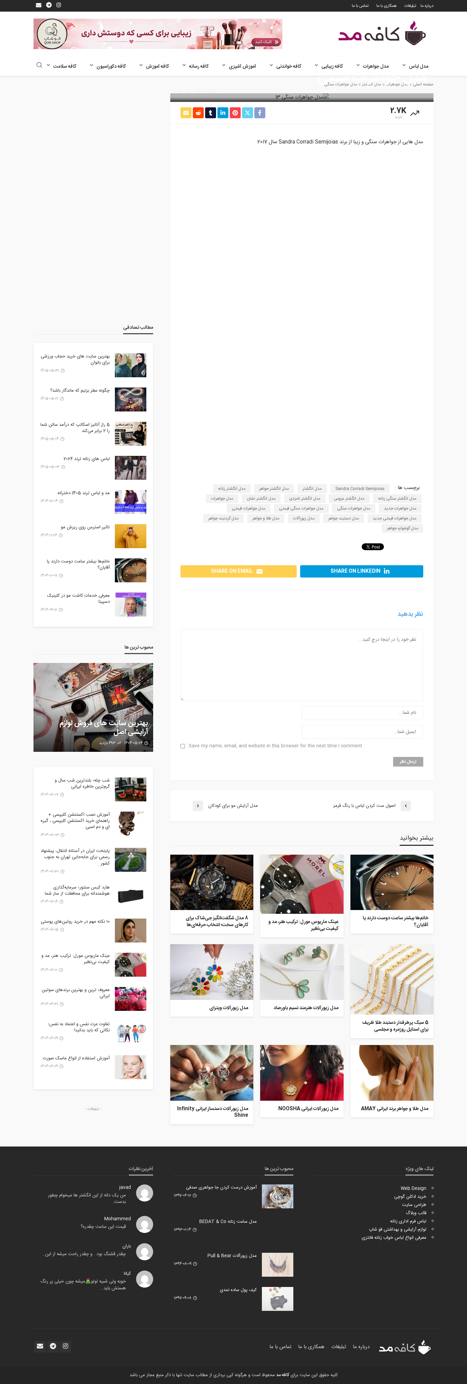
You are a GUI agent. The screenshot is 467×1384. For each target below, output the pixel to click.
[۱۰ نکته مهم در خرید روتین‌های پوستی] (130, 930)
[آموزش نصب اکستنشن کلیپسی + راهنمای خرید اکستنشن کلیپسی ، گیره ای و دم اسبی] (130, 824)
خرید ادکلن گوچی (410, 1196)
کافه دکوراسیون (111, 67)
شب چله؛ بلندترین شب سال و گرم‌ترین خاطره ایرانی (82, 783)
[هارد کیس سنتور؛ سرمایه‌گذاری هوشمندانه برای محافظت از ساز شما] (130, 896)
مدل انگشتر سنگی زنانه (397, 498)
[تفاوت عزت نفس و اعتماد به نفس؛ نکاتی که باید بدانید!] (130, 1033)
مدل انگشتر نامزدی (304, 498)
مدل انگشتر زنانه (231, 488)
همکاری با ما (386, 5)
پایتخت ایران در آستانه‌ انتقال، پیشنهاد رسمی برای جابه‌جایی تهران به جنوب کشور (75, 857)
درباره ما (427, 5)
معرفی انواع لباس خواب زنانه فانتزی (394, 1237)
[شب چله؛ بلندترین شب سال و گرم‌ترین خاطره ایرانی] (130, 789)
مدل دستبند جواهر (343, 518)
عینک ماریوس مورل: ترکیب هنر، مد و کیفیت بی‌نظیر (303, 925)
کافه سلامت (64, 67)
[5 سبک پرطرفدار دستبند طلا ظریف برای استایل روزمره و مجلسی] (391, 979)
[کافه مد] (382, 33)
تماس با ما (360, 5)
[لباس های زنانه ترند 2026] (130, 468)
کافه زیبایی (332, 67)
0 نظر (181, 92)
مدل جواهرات (376, 67)
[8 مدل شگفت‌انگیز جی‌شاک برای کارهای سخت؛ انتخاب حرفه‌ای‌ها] (211, 882)
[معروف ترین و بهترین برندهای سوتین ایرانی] (130, 999)
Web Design (413, 1188)
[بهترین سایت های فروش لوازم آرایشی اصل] (93, 707)
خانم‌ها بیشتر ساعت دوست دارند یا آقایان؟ (395, 921)
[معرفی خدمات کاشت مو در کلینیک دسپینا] (130, 604)
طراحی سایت (414, 1205)
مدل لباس (418, 67)
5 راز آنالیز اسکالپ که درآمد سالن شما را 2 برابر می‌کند (75, 428)
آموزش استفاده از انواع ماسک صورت (76, 1058)
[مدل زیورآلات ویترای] (211, 972)
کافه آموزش (157, 67)
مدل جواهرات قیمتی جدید (394, 518)
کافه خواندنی (288, 67)
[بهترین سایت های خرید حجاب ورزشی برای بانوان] (130, 365)
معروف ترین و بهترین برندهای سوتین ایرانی (76, 993)
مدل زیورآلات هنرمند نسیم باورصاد (305, 1008)
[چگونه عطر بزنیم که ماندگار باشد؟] (130, 399)
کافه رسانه (199, 67)
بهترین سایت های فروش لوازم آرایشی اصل (103, 728)
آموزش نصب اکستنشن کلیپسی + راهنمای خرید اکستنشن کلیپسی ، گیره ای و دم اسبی (75, 821)
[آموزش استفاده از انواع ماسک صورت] (130, 1067)
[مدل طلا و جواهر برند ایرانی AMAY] (391, 1072)
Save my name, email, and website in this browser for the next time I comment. (274, 746)
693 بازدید (107, 743)
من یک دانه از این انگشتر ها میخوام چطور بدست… (87, 1199)
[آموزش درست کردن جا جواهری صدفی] (277, 1196)
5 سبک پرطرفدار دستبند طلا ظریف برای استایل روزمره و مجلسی (395, 1026)
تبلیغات (410, 5)
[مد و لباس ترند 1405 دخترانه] (130, 502)
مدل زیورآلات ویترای (228, 1008)
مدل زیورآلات (304, 518)
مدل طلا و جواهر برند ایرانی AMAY (394, 1109)
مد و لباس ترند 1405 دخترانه (83, 493)
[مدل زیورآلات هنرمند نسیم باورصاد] (301, 972)
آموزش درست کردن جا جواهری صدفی (221, 1187)
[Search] (39, 65)
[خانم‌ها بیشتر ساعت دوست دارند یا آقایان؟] (391, 882)
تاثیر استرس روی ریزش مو (85, 527)
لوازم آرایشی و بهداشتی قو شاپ (397, 1229)
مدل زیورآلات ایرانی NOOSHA (308, 1109)
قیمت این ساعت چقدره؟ (103, 1227)
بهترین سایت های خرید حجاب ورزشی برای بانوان (75, 359)
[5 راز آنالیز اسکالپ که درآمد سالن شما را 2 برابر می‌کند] (130, 434)
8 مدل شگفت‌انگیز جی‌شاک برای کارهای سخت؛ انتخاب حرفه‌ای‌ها (217, 921)
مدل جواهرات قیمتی (248, 508)
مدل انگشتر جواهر (274, 488)
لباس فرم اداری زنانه (408, 1221)
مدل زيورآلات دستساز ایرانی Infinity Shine (212, 1112)
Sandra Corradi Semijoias (360, 488)
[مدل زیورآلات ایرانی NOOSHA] (301, 1072)
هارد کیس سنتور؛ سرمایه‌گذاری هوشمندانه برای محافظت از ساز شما (77, 890)
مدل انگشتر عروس (349, 498)
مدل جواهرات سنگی (353, 508)
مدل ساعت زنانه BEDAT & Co (228, 1222)
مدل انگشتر (312, 488)
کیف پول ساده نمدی (238, 1290)
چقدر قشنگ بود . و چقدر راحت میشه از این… (84, 1254)
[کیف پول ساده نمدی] (277, 1299)
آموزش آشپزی (242, 67)
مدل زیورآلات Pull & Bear (232, 1256)
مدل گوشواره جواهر (402, 528)
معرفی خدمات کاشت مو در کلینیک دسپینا (78, 599)
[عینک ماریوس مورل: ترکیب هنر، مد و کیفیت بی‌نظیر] (301, 884)
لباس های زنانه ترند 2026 (87, 459)
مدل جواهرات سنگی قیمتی (301, 508)
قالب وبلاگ (416, 1213)
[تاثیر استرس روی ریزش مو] (130, 536)
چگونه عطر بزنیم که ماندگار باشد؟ (80, 391)
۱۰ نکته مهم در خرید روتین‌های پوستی (75, 922)
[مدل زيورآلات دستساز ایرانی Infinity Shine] (211, 1072)
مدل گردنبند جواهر (223, 518)
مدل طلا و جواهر (265, 518)
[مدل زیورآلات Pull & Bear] (277, 1265)
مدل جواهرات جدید (400, 508)
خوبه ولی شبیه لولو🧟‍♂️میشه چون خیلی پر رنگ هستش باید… (83, 1285)
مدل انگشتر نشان (261, 498)
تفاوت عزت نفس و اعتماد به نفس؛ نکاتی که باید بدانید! (79, 1027)
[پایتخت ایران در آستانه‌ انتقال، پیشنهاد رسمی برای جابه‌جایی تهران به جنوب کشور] (130, 860)
